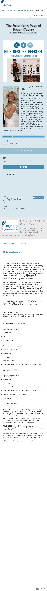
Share (36, 15)
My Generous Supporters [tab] (12, 252)
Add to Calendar (39, 197)
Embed (43, 15)
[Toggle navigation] (44, 3)
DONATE (23, 167)
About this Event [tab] (9, 243)
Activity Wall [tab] (23, 243)
